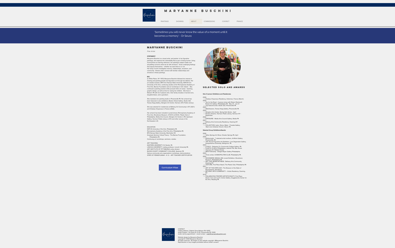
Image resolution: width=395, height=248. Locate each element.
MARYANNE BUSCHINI (198, 11)
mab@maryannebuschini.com (216, 234)
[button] (166, 21)
